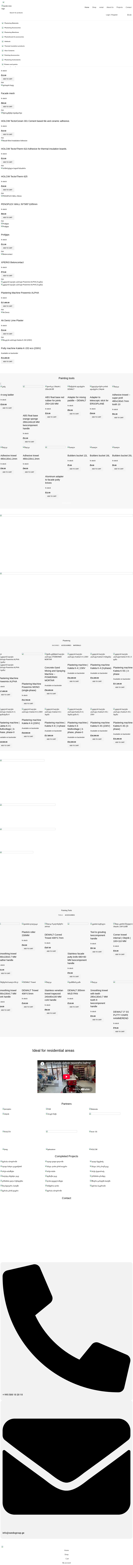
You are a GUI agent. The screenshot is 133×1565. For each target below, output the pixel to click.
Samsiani (44, 1544)
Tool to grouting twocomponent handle (98, 935)
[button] (28, 948)
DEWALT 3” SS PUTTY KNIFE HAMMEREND (121, 1015)
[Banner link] (66, 781)
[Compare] (24, 928)
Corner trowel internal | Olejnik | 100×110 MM (122, 937)
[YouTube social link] (20, 2)
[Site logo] (7, 7)
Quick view (7, 949)
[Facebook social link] (18, 2)
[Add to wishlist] (12, 949)
